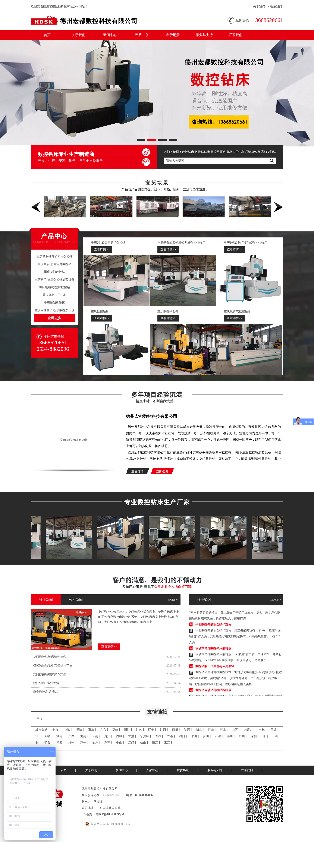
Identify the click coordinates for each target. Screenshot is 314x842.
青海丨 (159, 736)
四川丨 (176, 729)
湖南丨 (60, 736)
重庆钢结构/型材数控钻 (54, 287)
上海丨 (68, 729)
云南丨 (96, 736)
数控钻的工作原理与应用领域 (214, 654)
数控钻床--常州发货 (46, 683)
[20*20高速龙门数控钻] (117, 280)
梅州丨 (72, 742)
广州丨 (243, 736)
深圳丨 (255, 736)
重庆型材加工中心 (54, 295)
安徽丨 (48, 736)
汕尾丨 (96, 742)
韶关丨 (48, 742)
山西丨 (236, 729)
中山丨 (120, 742)
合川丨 (207, 736)
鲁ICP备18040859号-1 (110, 814)
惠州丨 (84, 742)
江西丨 (164, 729)
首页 (47, 35)
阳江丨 (156, 742)
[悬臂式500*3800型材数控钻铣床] (183, 280)
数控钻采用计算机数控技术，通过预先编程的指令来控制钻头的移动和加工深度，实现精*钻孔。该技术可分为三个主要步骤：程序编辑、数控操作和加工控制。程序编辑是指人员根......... (235, 666)
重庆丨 (92, 729)
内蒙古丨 (250, 729)
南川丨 (231, 736)
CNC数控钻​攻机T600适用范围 (52, 665)
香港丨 (171, 736)
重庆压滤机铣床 (54, 302)
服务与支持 (204, 35)
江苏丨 (140, 729)
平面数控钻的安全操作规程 (213, 612)
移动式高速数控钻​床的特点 (213, 636)
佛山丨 (144, 742)
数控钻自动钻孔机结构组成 (213, 678)
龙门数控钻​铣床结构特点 (49, 656)
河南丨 (212, 729)
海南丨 (84, 736)
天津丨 (80, 729)
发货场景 (173, 35)
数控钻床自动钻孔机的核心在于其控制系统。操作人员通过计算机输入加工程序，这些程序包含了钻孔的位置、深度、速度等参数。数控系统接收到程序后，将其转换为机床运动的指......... (235, 690)
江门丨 (132, 742)
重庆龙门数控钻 (54, 271)
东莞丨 (108, 742)
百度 (40, 719)
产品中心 (141, 35)
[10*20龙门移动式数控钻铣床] (249, 280)
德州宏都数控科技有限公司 (151, 416)
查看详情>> (101, 249)
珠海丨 (267, 736)
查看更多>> (109, 646)
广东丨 (104, 729)
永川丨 (195, 736)
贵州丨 (108, 736)
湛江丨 (168, 742)
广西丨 (72, 736)
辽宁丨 (152, 729)
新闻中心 (110, 35)
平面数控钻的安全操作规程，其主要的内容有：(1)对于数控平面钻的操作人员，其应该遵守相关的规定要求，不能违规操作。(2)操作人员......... (235, 624)
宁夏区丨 (146, 736)
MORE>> (173, 599)
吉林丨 (263, 729)
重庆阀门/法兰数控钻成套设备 (54, 279)
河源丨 (60, 742)
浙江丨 (128, 729)
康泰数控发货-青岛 (45, 691)
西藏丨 (120, 736)
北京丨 (56, 729)
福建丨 (116, 729)
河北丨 (224, 729)
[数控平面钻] (183, 349)
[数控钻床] (117, 349)
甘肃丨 (132, 736)
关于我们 (259, 6)
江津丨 (219, 736)
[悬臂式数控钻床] (249, 349)
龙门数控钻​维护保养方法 (49, 674)
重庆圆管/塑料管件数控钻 (54, 264)
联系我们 (276, 6)
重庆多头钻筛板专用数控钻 (54, 256)
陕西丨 (188, 729)
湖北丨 (200, 729)
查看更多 (54, 318)
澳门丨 (183, 736)
